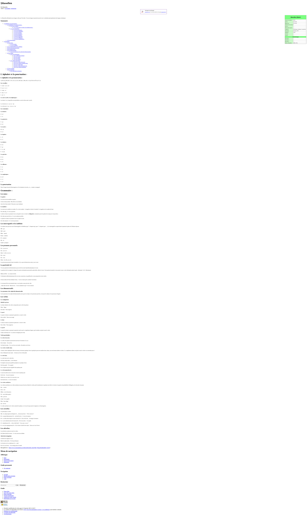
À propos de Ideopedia (9, 512)
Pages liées (6, 491)
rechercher (13, 8)
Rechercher (4, 482)
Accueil (6, 474)
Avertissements (7, 514)
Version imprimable (9, 495)
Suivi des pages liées (9, 493)
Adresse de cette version (10, 497)
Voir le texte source (9, 460)
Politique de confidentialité (10, 511)
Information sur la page (10, 498)
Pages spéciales (8, 494)
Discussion (6, 459)
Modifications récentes (9, 476)
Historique (6, 462)
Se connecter (7, 468)
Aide (5, 479)
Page (5, 457)
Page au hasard (7, 477)
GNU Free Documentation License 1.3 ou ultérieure (36, 509)
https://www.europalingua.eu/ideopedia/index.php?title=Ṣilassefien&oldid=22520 (29, 447)
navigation (7, 8)
